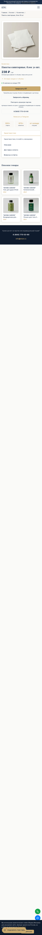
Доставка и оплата (11, 150)
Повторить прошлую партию (21, 102)
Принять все (27, 931)
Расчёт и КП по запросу (29, 3)
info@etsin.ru (21, 239)
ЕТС (4, 7)
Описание (7, 145)
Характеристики (10, 133)
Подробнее (22, 927)
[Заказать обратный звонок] (37, 911)
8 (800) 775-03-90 (21, 111)
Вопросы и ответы (10, 155)
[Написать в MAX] (37, 918)
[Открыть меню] (38, 7)
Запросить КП (21, 89)
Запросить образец (21, 97)
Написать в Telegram (21, 117)
